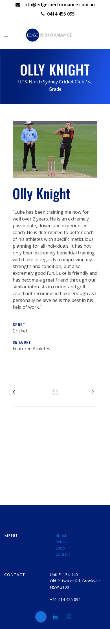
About (61, 535)
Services (63, 541)
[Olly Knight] (55, 181)
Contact (63, 554)
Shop (60, 548)
